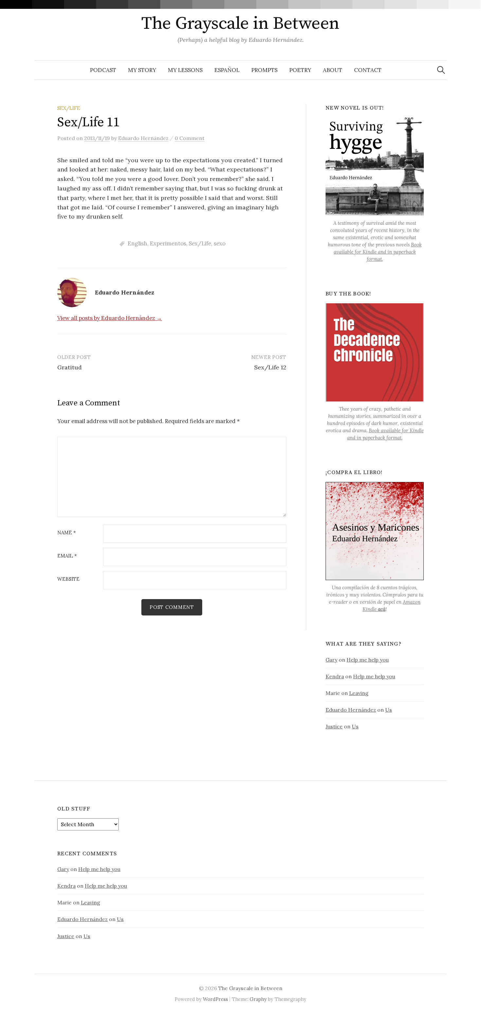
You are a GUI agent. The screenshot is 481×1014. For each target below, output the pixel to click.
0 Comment (190, 138)
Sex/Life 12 (270, 367)
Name (66, 532)
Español (227, 70)
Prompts (264, 70)
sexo (219, 243)
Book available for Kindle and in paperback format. (378, 251)
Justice (334, 726)
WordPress (215, 999)
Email (67, 556)
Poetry (300, 70)
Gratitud (69, 367)
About (332, 70)
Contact (368, 70)
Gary (331, 659)
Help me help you (368, 659)
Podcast (103, 70)
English (137, 243)
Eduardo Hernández (351, 709)
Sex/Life (68, 108)
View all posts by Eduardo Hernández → (109, 318)
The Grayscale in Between (240, 23)
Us (388, 709)
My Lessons (185, 70)
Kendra (335, 676)
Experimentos (168, 243)
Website (68, 579)
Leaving (358, 693)
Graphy (258, 999)
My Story (142, 70)
